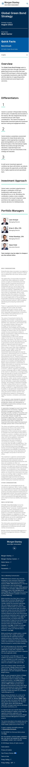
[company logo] (12, 3)
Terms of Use (5, 756)
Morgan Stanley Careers (9, 559)
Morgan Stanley (6, 556)
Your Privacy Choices (7, 753)
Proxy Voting (5, 759)
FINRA (20, 698)
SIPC (24, 698)
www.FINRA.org (7, 595)
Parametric (5, 568)
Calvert (3, 565)
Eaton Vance (5, 562)
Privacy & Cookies (6, 750)
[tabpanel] (14, 115)
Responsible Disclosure (9, 729)
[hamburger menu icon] (3, 3)
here (22, 617)
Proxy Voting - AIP (7, 763)
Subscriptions (5, 747)
